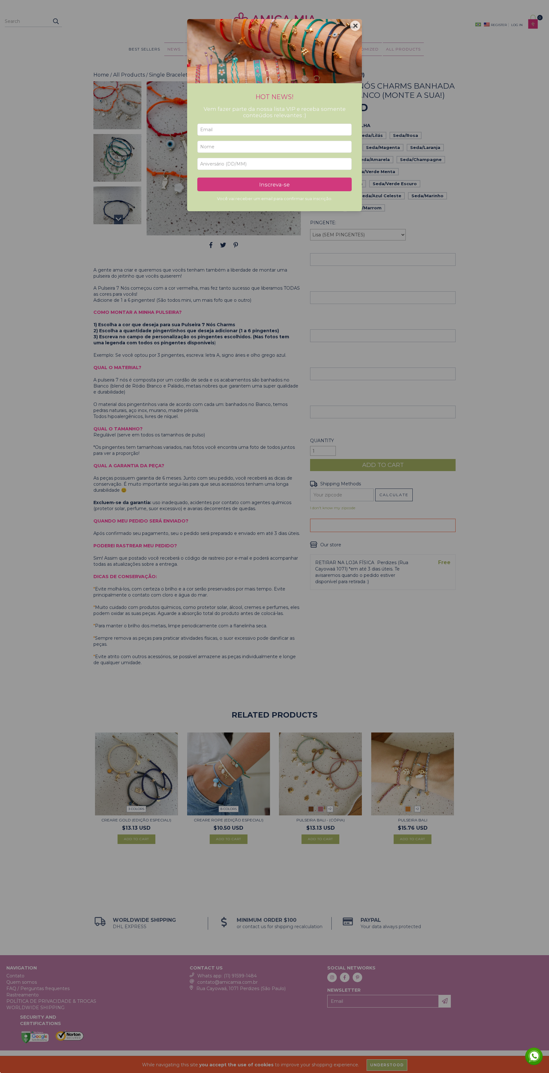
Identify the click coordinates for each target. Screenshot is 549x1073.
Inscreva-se (274, 184)
